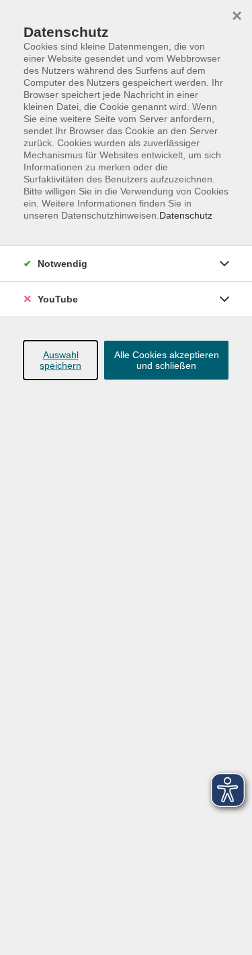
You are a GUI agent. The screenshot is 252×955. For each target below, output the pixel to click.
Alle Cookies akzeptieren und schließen (166, 360)
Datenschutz (185, 215)
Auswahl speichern (60, 360)
